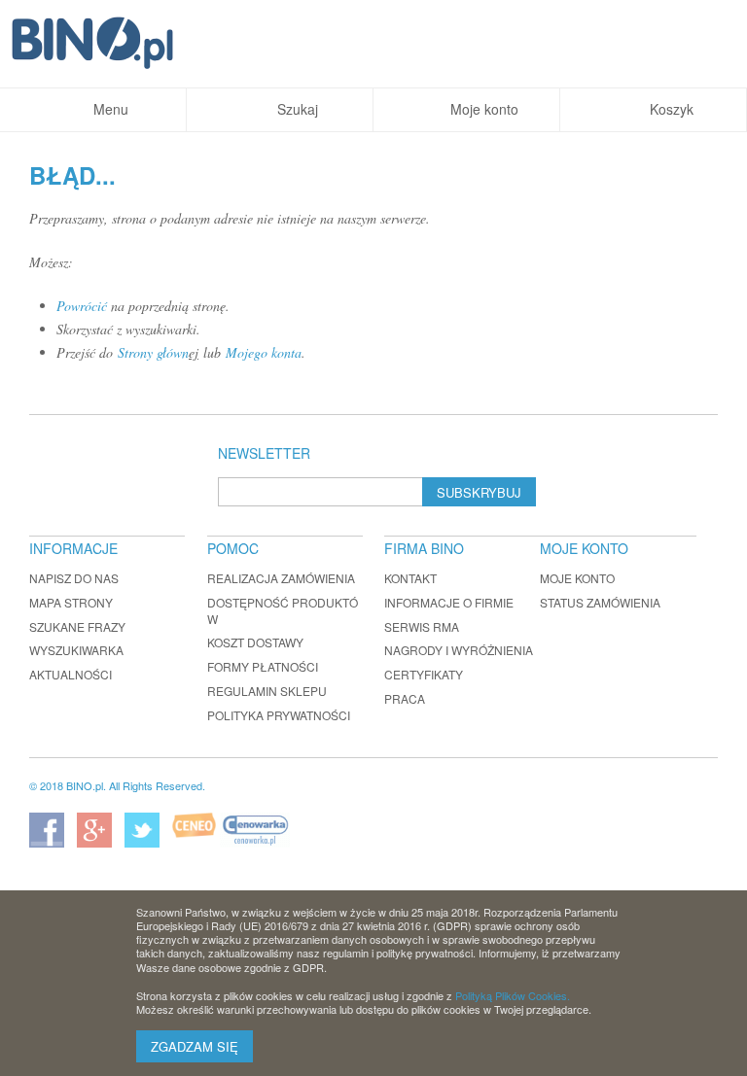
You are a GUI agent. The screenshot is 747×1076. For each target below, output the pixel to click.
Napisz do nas (74, 578)
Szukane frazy (77, 626)
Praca (404, 698)
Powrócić (81, 305)
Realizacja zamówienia (281, 578)
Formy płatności (262, 666)
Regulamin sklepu (267, 690)
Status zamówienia (600, 602)
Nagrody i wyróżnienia (458, 650)
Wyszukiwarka (76, 650)
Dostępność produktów (282, 610)
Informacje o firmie (449, 602)
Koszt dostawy (255, 642)
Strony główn (153, 352)
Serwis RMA (421, 626)
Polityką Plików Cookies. (512, 995)
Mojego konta (264, 352)
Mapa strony (71, 602)
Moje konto (577, 578)
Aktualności (70, 674)
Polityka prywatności (278, 715)
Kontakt (410, 578)
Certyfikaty (423, 674)
